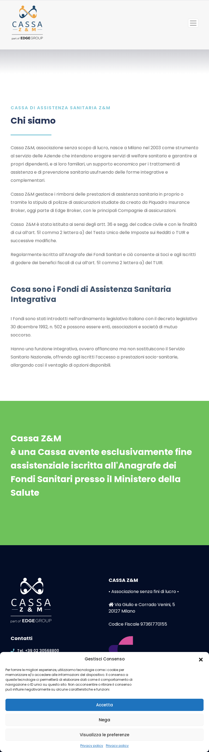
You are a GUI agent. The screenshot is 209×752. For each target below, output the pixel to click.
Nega (104, 720)
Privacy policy (91, 746)
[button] (201, 659)
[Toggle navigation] (193, 23)
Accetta (104, 705)
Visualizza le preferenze (104, 735)
